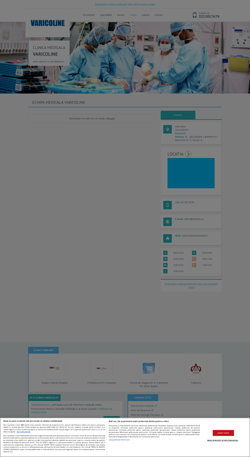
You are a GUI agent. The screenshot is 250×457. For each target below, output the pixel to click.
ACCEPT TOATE (223, 433)
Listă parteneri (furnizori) (119, 440)
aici (32, 445)
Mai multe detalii (23, 432)
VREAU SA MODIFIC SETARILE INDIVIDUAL (222, 440)
